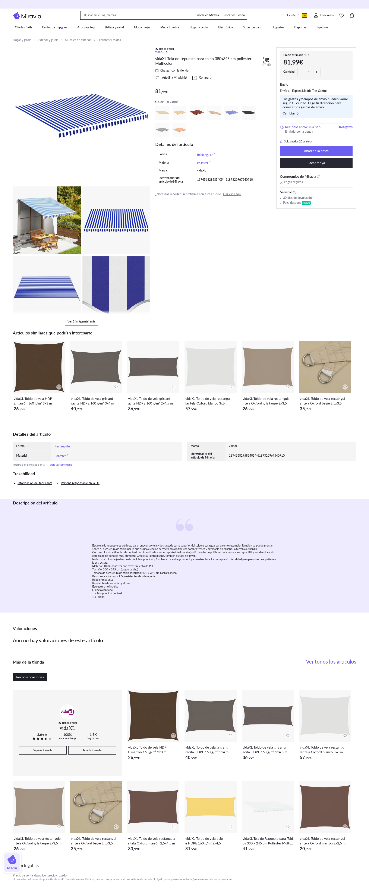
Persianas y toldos (109, 40)
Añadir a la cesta (316, 151)
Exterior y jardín (48, 40)
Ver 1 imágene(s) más (81, 321)
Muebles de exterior (78, 40)
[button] (184, 865)
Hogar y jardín (22, 40)
